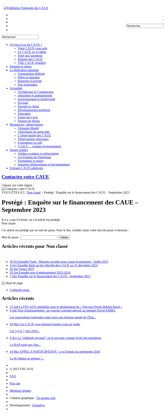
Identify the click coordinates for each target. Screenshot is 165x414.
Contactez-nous (20, 290)
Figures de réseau (29, 121)
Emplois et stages (21, 66)
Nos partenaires (27, 84)
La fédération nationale (24, 70)
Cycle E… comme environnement (39, 146)
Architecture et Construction (36, 92)
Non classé (34, 192)
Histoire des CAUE (30, 59)
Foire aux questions (30, 55)
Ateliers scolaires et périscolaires (38, 153)
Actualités (16, 88)
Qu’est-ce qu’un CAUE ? (26, 44)
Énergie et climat (28, 106)
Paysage (23, 102)
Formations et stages (30, 161)
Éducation (24, 113)
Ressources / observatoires (26, 124)
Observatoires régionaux (33, 139)
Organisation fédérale (31, 73)
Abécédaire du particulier (34, 131)
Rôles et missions (29, 77)
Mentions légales (20, 390)
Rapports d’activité (30, 81)
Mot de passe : (11, 237)
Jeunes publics (19, 150)
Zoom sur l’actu (28, 117)
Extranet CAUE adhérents (26, 168)
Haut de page (14, 283)
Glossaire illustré (28, 128)
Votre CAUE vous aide (32, 48)
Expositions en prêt (30, 142)
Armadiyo (38, 405)
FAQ (13, 376)
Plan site (15, 383)
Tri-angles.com (45, 398)
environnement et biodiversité (36, 99)
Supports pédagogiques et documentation (44, 164)
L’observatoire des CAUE (34, 135)
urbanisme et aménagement (35, 95)
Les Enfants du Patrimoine (34, 157)
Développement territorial (34, 110)
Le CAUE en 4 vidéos (32, 52)
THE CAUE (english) (32, 63)
